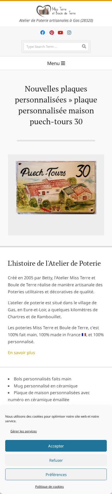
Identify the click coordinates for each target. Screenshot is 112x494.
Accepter (56, 445)
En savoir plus (21, 352)
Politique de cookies (49, 486)
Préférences (56, 474)
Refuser (56, 460)
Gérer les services (23, 431)
